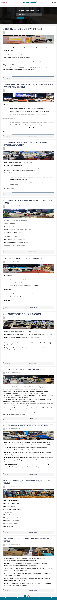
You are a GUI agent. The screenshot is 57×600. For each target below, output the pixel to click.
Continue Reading (33, 78)
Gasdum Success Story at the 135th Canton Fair (22, 314)
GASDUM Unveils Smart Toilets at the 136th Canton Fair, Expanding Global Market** (25, 144)
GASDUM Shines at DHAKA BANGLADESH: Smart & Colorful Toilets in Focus (28, 202)
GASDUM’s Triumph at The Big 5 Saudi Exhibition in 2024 (24, 370)
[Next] (32, 596)
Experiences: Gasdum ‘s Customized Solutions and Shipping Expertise (26, 540)
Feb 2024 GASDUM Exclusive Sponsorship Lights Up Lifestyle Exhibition (26, 482)
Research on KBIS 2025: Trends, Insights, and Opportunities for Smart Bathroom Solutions (28, 86)
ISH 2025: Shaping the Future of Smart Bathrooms (22, 29)
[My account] (52, 2)
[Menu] (2, 2)
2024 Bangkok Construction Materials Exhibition (22, 258)
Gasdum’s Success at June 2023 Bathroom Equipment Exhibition (28, 425)
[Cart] (55, 2)
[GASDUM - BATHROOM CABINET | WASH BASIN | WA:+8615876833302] (29, 2)
